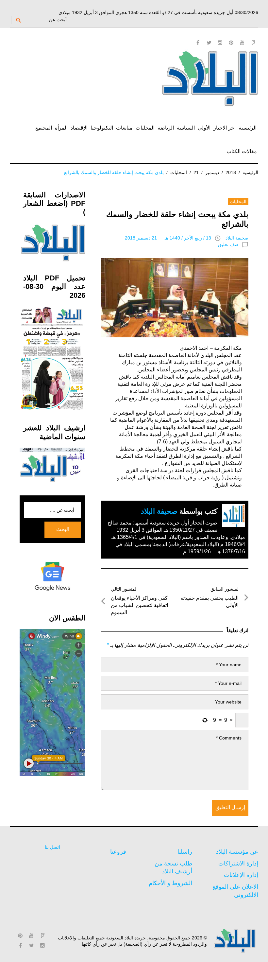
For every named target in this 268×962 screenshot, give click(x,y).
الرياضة (166, 128)
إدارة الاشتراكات (238, 863)
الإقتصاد (79, 128)
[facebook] (198, 42)
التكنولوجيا (102, 128)
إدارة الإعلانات (241, 875)
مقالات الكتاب (241, 151)
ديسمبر (212, 172)
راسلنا (184, 851)
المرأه (61, 128)
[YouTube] (242, 42)
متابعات (124, 128)
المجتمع (43, 128)
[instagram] (220, 42)
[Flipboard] (253, 42)
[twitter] (209, 42)
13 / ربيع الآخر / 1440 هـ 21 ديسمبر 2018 (168, 237)
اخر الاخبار (224, 128)
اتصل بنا (52, 847)
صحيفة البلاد (237, 237)
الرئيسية (248, 128)
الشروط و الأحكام (170, 883)
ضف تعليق (228, 244)
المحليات (145, 128)
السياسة (186, 128)
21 (196, 172)
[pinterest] (231, 42)
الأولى (204, 128)
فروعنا (118, 851)
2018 (231, 172)
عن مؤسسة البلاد (237, 851)
